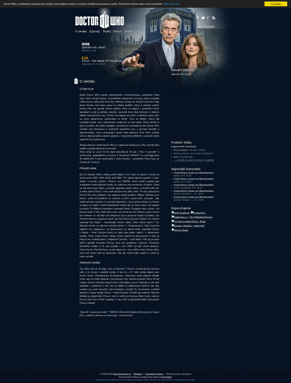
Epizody (94, 31)
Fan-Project (166, 377)
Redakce (138, 374)
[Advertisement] (194, 115)
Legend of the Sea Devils (183, 146)
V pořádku (275, 3)
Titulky (107, 31)
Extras (129, 31)
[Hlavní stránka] (99, 18)
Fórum (118, 31)
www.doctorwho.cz (122, 374)
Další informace (171, 3)
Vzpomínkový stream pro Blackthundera (194, 172)
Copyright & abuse (154, 374)
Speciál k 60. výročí (93, 47)
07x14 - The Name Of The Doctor (102, 61)
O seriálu (81, 31)
